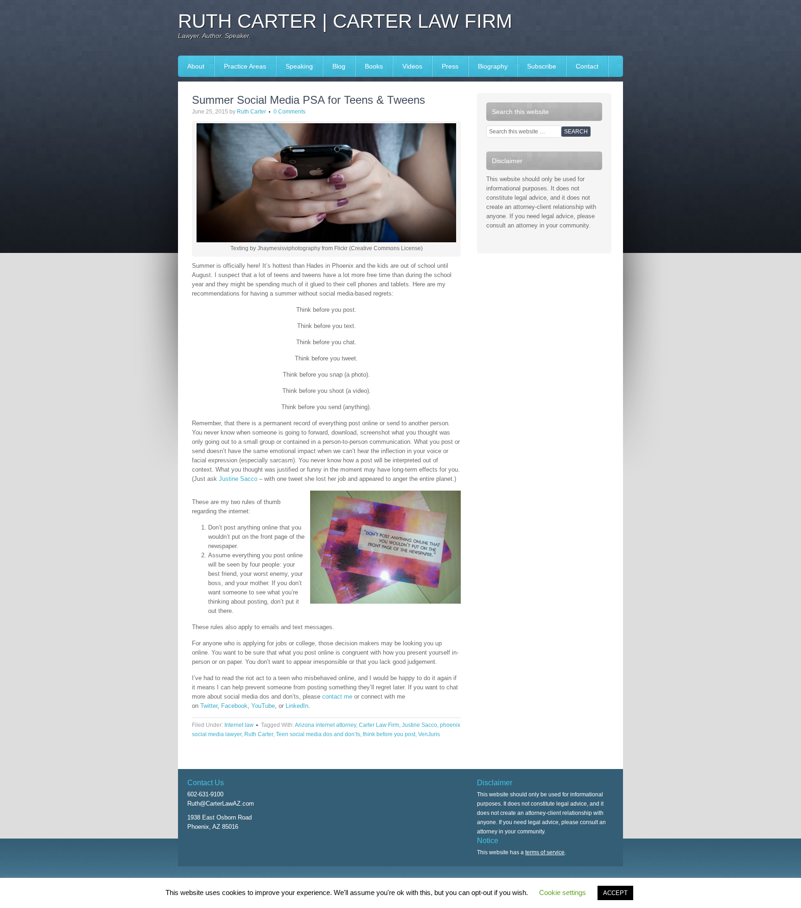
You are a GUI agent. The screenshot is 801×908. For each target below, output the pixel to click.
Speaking (294, 66)
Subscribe (541, 66)
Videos (412, 66)
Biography (493, 66)
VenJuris (429, 734)
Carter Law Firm (379, 725)
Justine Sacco (238, 478)
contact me (337, 696)
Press (445, 66)
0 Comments (289, 111)
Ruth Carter (251, 111)
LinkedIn (297, 705)
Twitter (208, 705)
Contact (587, 66)
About (195, 66)
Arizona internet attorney (325, 725)
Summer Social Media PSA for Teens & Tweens (308, 100)
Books (369, 66)
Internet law (239, 725)
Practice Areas (245, 66)
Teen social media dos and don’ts (318, 734)
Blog (338, 66)
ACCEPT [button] (615, 892)
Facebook (234, 705)
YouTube (263, 705)
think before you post (389, 734)
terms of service (545, 852)
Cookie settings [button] (562, 892)
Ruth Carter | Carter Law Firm (345, 21)
